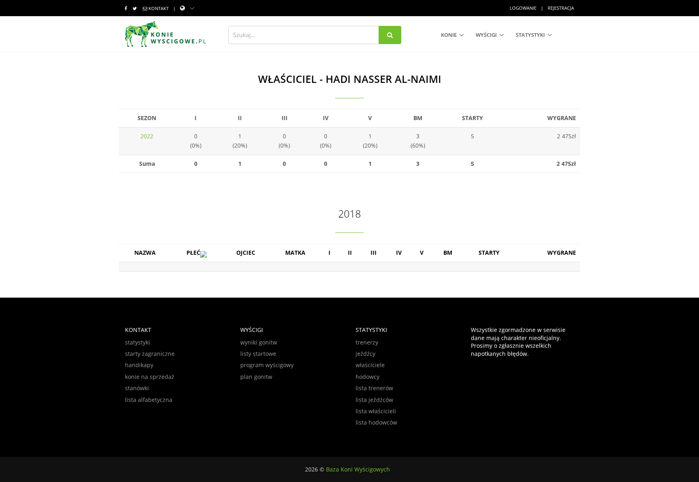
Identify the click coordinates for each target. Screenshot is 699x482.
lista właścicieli (376, 411)
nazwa (145, 252)
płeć (193, 252)
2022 (146, 136)
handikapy (139, 365)
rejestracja (561, 8)
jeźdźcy (365, 353)
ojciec (245, 252)
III (374, 252)
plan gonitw (256, 377)
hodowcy (367, 377)
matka (295, 252)
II (350, 252)
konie (449, 34)
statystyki (530, 34)
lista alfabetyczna (148, 400)
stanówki (137, 388)
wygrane (561, 252)
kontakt (158, 8)
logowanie (523, 8)
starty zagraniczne (150, 353)
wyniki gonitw (258, 342)
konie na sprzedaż (149, 377)
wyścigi (486, 34)
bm (447, 252)
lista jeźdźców (374, 400)
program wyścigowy (267, 365)
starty (489, 252)
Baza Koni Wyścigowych (358, 469)
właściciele (370, 365)
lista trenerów (374, 388)
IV (399, 252)
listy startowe (258, 353)
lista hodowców (376, 422)
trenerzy (367, 342)
